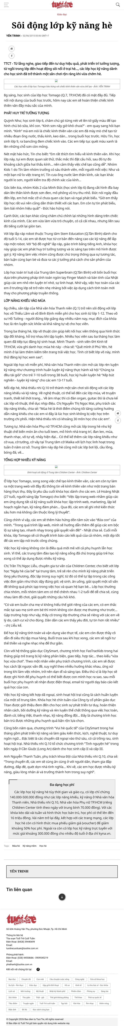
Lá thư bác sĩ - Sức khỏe (97, 985)
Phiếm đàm (76, 991)
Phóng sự (91, 991)
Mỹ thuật (40, 991)
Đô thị (24, 1009)
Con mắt (40, 979)
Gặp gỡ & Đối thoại (51, 985)
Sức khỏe (13, 997)
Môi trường (25, 991)
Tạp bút (64, 1003)
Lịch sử (12, 991)
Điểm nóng (104, 1003)
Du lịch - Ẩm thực (16, 985)
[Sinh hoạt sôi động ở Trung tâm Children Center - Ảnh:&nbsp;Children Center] (62, 467)
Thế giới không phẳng (59, 997)
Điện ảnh (12, 1009)
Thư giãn (26, 997)
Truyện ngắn (28, 1003)
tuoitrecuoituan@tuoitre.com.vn (22, 948)
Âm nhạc (90, 1003)
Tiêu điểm (13, 1003)
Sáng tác (104, 991)
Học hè (42, 846)
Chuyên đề (26, 979)
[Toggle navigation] (7, 5)
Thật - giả (40, 997)
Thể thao (78, 997)
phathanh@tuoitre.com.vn (19, 964)
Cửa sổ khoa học (97, 979)
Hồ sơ (67, 985)
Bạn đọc (12, 979)
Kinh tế (78, 985)
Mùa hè (16, 846)
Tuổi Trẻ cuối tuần (47, 1003)
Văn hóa (76, 1003)
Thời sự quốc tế (94, 997)
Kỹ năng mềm (29, 846)
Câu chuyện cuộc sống (59, 979)
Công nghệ (79, 979)
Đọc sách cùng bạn (41, 1009)
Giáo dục (62, 14)
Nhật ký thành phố (57, 991)
